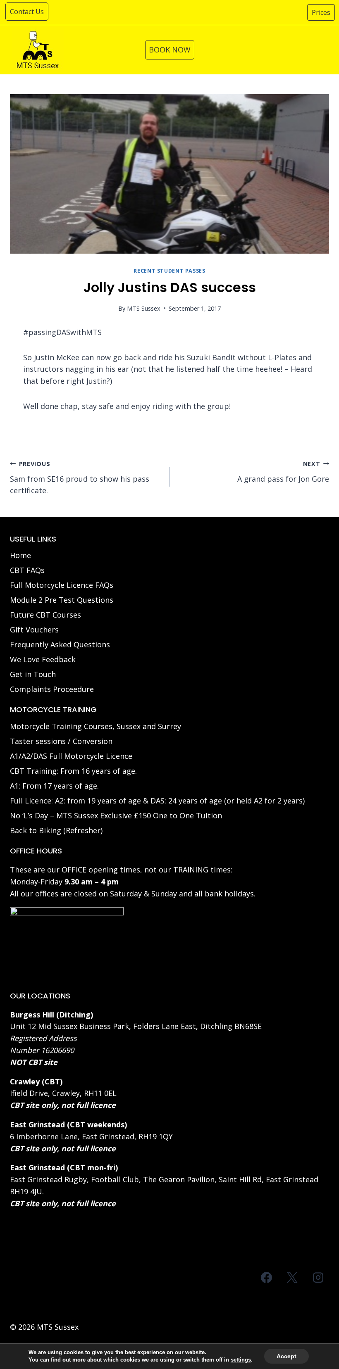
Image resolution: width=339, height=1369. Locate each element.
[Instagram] (318, 1278)
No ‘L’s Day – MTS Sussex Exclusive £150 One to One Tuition (116, 815)
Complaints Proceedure (52, 689)
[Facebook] (266, 1278)
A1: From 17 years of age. (54, 786)
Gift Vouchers (34, 630)
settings (241, 1360)
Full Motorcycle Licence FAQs (61, 585)
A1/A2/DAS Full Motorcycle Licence (71, 756)
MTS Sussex (143, 308)
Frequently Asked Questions (60, 644)
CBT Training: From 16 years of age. (73, 771)
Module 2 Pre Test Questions (61, 600)
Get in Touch (33, 674)
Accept (286, 1356)
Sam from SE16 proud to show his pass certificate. (79, 478)
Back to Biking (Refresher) (56, 830)
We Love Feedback (43, 659)
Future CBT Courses (45, 615)
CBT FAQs (27, 570)
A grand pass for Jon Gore (283, 472)
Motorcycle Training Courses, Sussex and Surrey (95, 726)
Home (20, 555)
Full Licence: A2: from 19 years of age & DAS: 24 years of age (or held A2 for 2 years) (157, 801)
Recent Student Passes (169, 270)
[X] (292, 1278)
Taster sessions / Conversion (61, 741)
